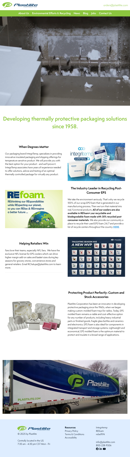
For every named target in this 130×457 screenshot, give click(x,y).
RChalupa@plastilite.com (40, 264)
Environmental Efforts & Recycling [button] (51, 13)
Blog (85, 13)
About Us (23, 13)
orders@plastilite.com (115, 5)
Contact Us (105, 13)
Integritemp (101, 427)
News (77, 13)
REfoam (100, 430)
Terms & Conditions (74, 434)
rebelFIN (100, 434)
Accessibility (71, 437)
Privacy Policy (71, 430)
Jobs (93, 13)
